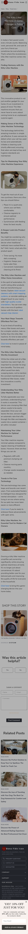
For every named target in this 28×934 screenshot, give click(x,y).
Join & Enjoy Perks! (14, 927)
